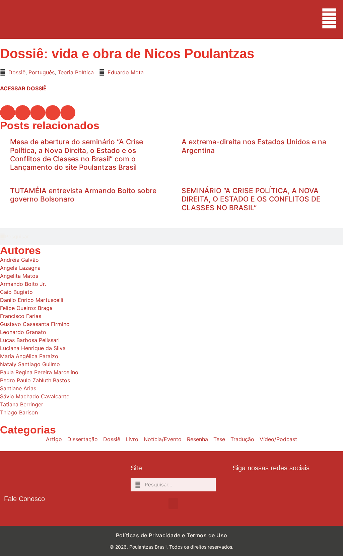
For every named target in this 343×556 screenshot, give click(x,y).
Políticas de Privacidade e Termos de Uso (171, 535)
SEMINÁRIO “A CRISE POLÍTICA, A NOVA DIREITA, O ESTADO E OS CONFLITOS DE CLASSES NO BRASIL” (251, 199)
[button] (7, 112)
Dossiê (16, 72)
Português (41, 72)
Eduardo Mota (126, 72)
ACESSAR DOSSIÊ (23, 88)
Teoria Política (76, 72)
